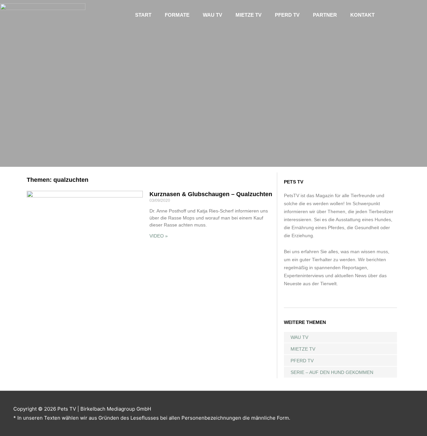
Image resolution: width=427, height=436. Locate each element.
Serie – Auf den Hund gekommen (332, 372)
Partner (325, 15)
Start (143, 15)
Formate (177, 15)
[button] (402, 14)
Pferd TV (287, 15)
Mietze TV (249, 15)
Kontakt (362, 15)
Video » (158, 236)
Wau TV (212, 15)
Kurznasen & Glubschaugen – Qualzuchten (210, 194)
